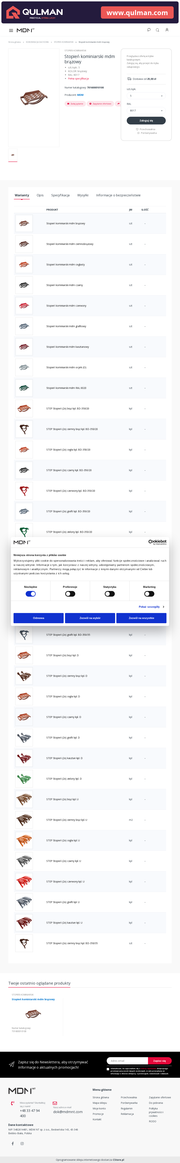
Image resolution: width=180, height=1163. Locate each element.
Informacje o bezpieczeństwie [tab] (118, 195)
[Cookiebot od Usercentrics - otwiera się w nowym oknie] (151, 542)
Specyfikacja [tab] (60, 195)
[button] (157, 29)
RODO (152, 1121)
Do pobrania (156, 1102)
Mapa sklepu (100, 1102)
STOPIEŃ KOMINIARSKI (75, 50)
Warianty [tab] (22, 195)
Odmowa (38, 617)
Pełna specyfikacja (78, 78)
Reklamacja (127, 1114)
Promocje (98, 1114)
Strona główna (101, 1097)
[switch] (70, 594)
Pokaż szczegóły (149, 606)
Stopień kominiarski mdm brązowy (33, 999)
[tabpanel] (36, 1017)
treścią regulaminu (148, 1068)
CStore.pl (118, 1159)
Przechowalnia (147, 129)
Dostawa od (144, 79)
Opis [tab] (40, 195)
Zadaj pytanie (76, 103)
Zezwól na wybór (90, 617)
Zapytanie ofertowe (101, 103)
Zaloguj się (146, 120)
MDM (80, 95)
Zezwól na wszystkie (141, 617)
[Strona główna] (26, 30)
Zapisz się (159, 1060)
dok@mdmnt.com (68, 1111)
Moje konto (99, 1108)
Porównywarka (148, 132)
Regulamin (127, 1108)
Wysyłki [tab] (82, 195)
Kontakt (97, 1119)
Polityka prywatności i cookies (156, 1112)
